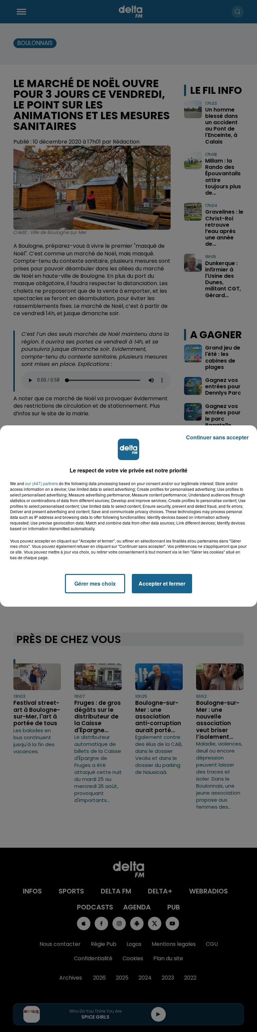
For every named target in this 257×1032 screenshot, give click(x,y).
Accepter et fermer (162, 583)
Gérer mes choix (95, 583)
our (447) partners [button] (41, 483)
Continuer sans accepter (217, 437)
